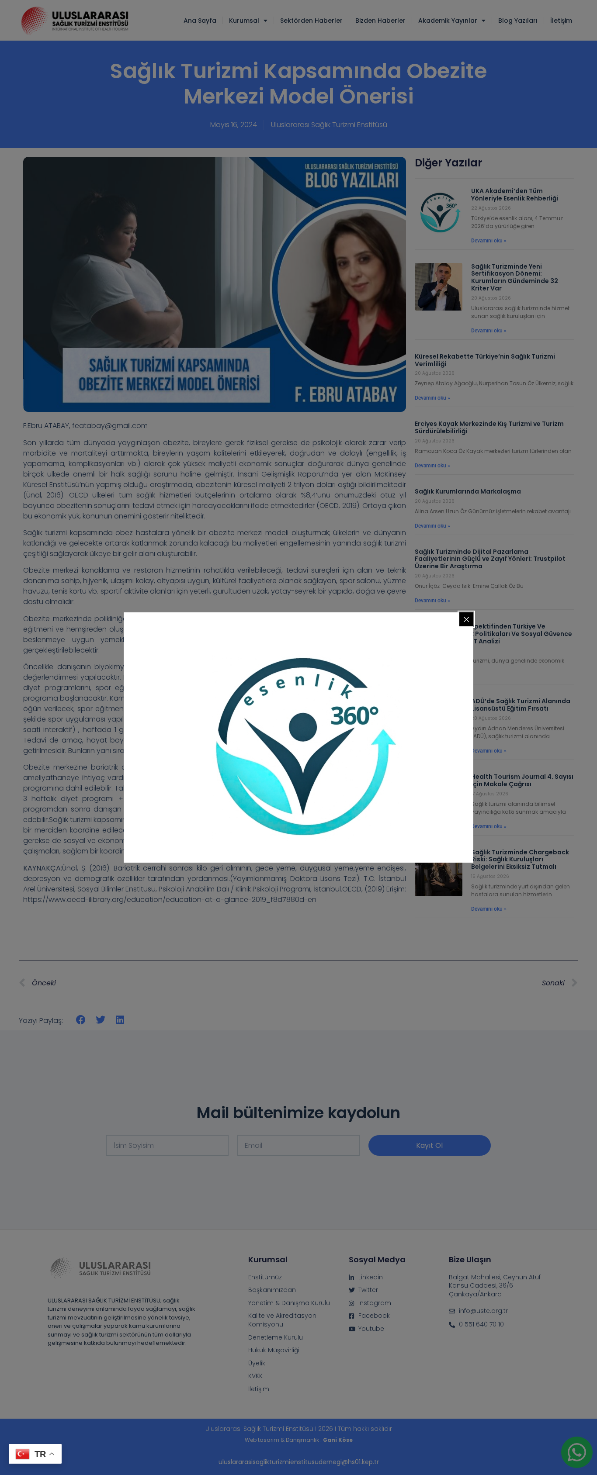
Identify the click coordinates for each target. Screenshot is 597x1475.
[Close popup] (466, 619)
